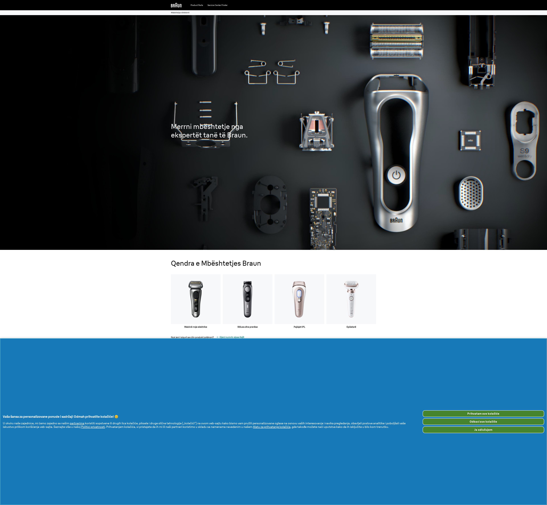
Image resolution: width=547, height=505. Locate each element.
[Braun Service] (176, 5)
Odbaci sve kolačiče (483, 421)
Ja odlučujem (483, 429)
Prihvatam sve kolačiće (483, 413)
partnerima (77, 423)
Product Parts (197, 5)
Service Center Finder (217, 5)
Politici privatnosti (93, 427)
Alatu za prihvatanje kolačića (271, 427)
